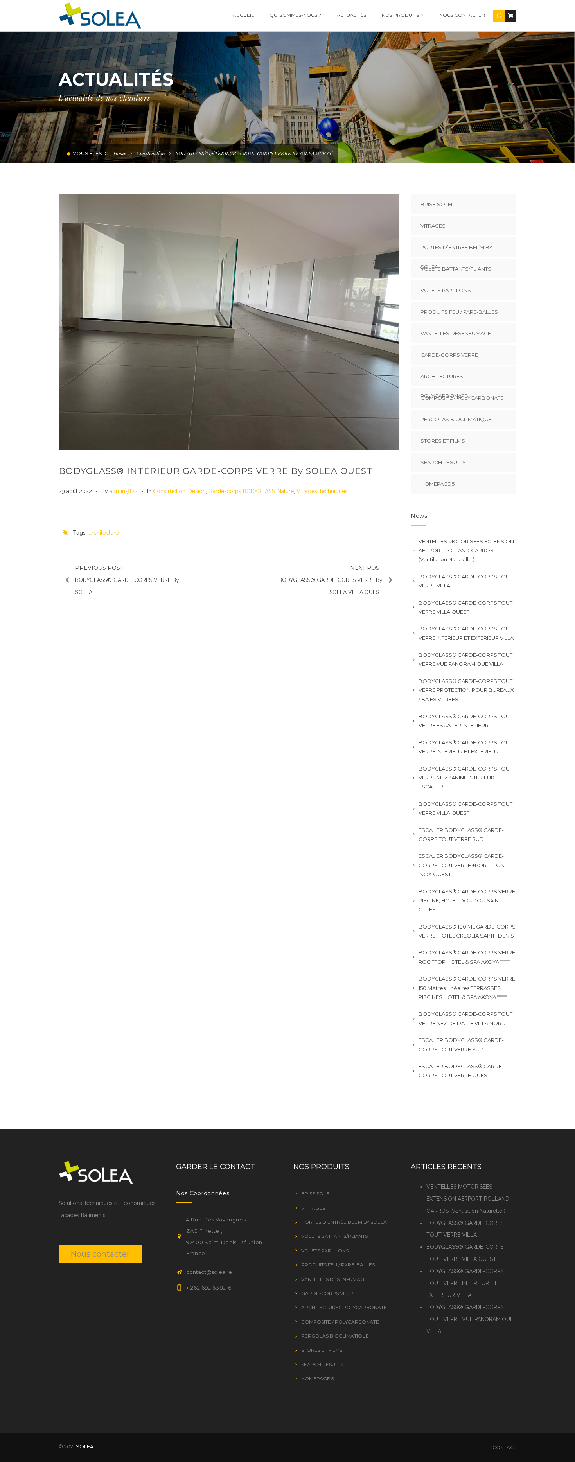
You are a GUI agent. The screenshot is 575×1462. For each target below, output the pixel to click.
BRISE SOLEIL (437, 204)
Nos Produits (400, 15)
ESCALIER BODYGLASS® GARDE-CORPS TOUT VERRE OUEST (461, 1070)
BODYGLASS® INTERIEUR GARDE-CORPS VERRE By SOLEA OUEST (215, 471)
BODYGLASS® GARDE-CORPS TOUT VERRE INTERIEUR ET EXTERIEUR (465, 746)
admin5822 (124, 491)
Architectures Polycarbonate (443, 379)
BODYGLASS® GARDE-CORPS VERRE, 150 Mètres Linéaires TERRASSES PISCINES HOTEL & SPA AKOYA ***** (467, 987)
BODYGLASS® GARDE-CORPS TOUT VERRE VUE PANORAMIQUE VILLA (465, 659)
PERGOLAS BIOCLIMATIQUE (456, 419)
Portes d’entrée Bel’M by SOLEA (456, 250)
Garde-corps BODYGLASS (241, 491)
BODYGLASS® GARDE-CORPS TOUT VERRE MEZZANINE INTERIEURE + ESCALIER (465, 777)
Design (197, 491)
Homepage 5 (437, 484)
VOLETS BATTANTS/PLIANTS (455, 269)
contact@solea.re (209, 1272)
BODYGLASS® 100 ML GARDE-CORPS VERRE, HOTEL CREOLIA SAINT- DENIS (467, 931)
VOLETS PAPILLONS (445, 290)
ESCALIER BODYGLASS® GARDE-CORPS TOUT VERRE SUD (461, 834)
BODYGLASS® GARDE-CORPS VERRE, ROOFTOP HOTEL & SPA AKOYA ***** (467, 956)
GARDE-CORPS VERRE (449, 355)
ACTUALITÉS (351, 15)
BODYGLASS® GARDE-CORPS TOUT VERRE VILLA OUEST (465, 607)
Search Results (443, 462)
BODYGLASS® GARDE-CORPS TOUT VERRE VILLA (465, 581)
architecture (104, 533)
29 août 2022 (76, 491)
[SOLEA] (100, 15)
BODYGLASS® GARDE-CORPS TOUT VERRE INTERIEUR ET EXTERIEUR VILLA (466, 633)
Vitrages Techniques (322, 491)
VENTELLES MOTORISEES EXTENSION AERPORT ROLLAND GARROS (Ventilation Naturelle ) (466, 550)
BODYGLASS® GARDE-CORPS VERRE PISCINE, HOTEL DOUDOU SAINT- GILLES (467, 900)
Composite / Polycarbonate (461, 398)
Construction (151, 153)
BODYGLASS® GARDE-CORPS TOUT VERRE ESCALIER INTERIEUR (465, 720)
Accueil (243, 15)
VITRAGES (433, 226)
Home (119, 153)
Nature (285, 491)
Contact (504, 1447)
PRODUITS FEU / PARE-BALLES (459, 312)
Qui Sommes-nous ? (295, 15)
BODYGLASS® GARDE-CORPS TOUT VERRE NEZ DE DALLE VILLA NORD (465, 1018)
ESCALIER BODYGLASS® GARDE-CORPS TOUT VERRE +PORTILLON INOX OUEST (462, 865)
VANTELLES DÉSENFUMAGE (455, 333)
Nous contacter (462, 15)
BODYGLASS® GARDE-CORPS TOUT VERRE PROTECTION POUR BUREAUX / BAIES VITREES (466, 690)
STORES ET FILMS (442, 441)
